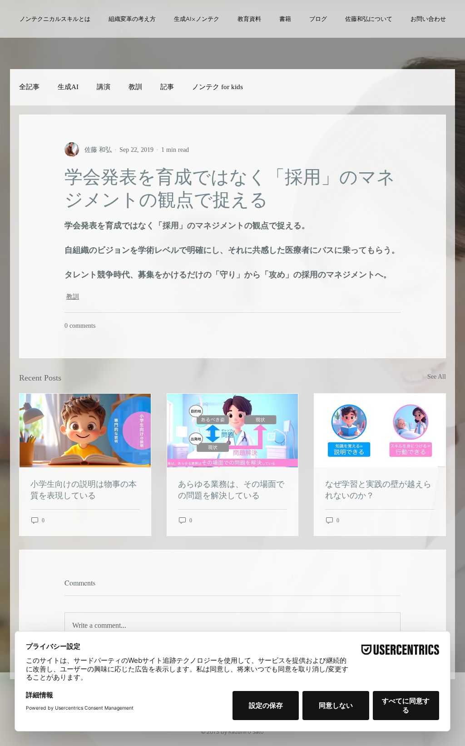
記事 (167, 86)
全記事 (29, 86)
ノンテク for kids (217, 86)
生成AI (68, 86)
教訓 (135, 86)
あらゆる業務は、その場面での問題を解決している (231, 489)
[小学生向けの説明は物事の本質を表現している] (85, 430)
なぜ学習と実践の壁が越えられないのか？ (378, 489)
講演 (103, 86)
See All (436, 376)
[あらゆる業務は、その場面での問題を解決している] (232, 430)
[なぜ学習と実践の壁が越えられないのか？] (379, 430)
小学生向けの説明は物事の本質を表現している (83, 489)
